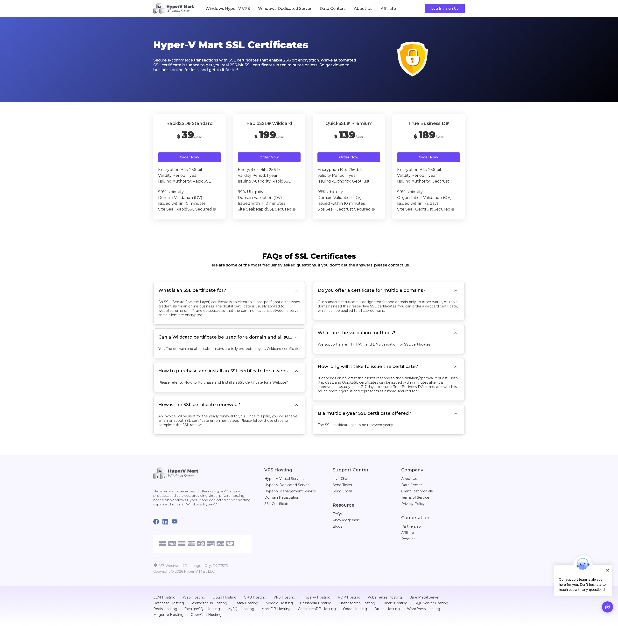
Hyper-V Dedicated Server (286, 485)
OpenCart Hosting (206, 614)
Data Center (411, 485)
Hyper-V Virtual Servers (283, 478)
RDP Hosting (349, 597)
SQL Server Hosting (431, 603)
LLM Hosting (164, 597)
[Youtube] (176, 522)
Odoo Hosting (355, 609)
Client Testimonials (417, 491)
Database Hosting (168, 603)
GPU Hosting (255, 597)
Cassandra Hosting (315, 603)
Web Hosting (194, 597)
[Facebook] (157, 522)
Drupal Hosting (387, 609)
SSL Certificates (277, 504)
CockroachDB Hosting (317, 609)
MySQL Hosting (240, 609)
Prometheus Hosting (209, 603)
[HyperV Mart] (173, 8)
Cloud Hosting (224, 597)
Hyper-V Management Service (290, 491)
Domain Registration (281, 497)
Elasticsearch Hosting (357, 603)
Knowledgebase (346, 520)
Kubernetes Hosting (385, 597)
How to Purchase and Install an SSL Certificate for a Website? (236, 382)
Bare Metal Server (424, 597)
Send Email (342, 491)
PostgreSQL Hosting (202, 609)
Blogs (337, 526)
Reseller (408, 539)
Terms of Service (415, 497)
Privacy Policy (413, 504)
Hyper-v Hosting (316, 597)
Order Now (189, 157)
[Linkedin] (167, 522)
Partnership (411, 526)
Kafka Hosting (246, 603)
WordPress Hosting (423, 609)
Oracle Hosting (394, 603)
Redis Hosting (165, 609)
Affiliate (407, 533)
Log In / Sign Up (445, 8)
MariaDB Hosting (276, 609)
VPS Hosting (284, 597)
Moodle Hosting (279, 603)
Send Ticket (342, 485)
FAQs (337, 514)
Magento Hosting (168, 614)
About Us (409, 478)
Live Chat (341, 478)
